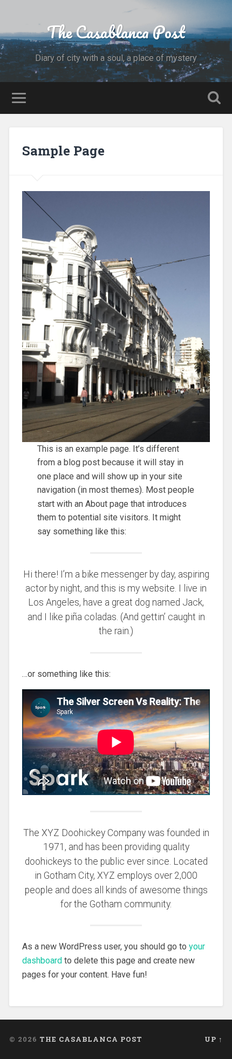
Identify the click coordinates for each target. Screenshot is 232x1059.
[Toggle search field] (214, 98)
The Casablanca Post (116, 32)
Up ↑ (213, 1039)
